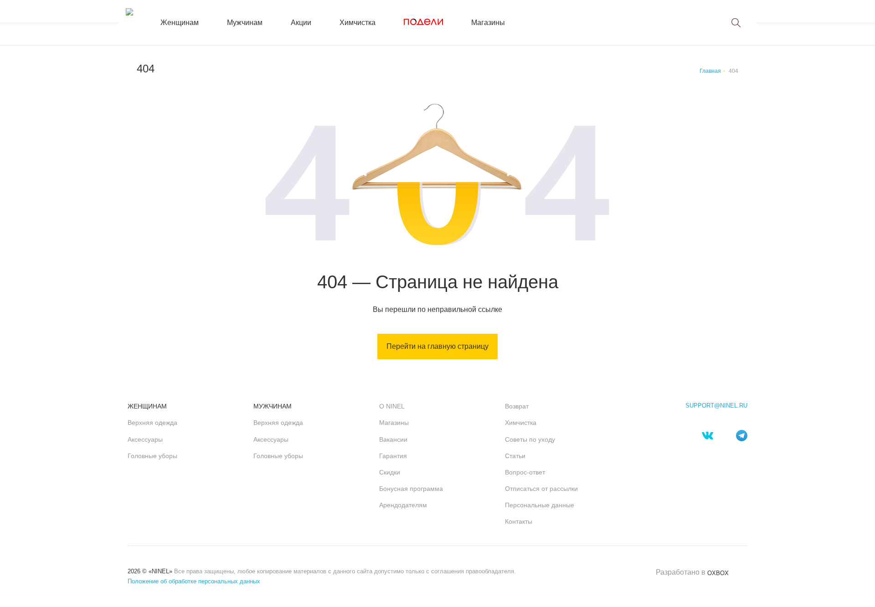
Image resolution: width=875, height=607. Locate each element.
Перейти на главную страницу (437, 346)
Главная (710, 71)
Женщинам (179, 22)
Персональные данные (539, 505)
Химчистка (358, 22)
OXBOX (718, 573)
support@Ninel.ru (716, 406)
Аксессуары (145, 439)
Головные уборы (152, 455)
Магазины (488, 22)
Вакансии (393, 439)
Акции (301, 22)
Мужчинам (244, 22)
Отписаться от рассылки (541, 488)
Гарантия (393, 455)
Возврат (517, 406)
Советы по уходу (530, 439)
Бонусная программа (411, 488)
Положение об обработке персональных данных (194, 581)
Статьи (515, 455)
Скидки (389, 472)
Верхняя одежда (152, 422)
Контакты (518, 521)
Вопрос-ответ (525, 472)
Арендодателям (403, 505)
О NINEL (392, 406)
